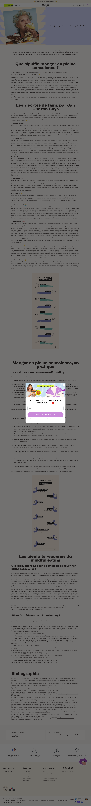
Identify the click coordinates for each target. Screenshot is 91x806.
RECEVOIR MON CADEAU (45, 415)
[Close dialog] (64, 385)
